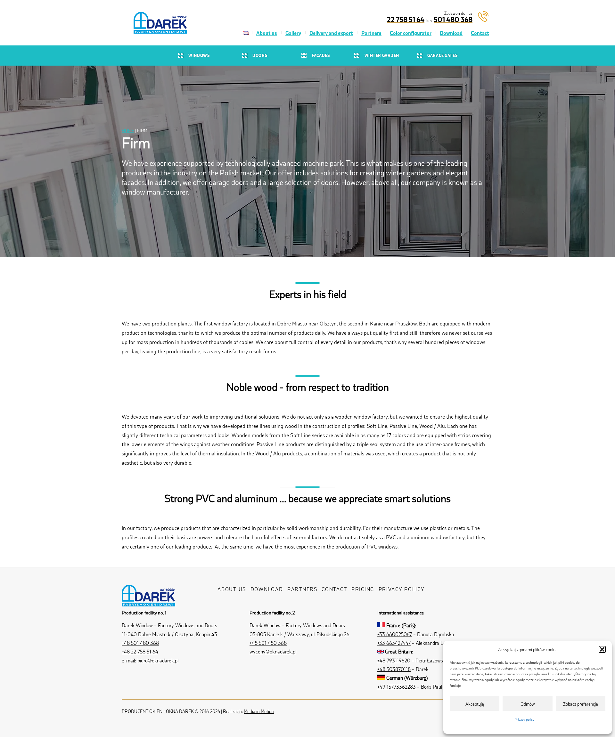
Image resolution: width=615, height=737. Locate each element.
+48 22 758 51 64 (140, 651)
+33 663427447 (394, 642)
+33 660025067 (394, 634)
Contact (480, 32)
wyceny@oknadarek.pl (273, 651)
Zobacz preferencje (580, 704)
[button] (602, 649)
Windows (199, 55)
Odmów (528, 704)
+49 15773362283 (396, 686)
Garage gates (442, 55)
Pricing (362, 589)
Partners (371, 32)
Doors (259, 55)
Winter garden (382, 55)
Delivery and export (331, 32)
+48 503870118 (394, 669)
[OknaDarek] (148, 601)
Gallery (293, 32)
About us (266, 32)
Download (451, 32)
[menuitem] (246, 33)
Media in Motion (259, 711)
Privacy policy (524, 719)
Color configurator (410, 32)
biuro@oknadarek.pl (157, 660)
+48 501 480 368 (140, 642)
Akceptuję (474, 704)
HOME (128, 130)
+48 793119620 (393, 660)
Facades (321, 55)
